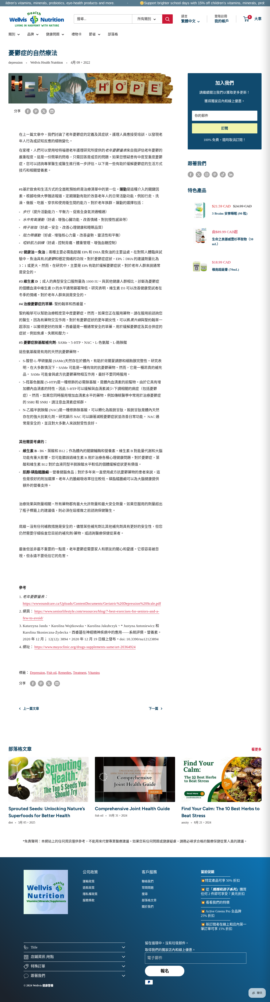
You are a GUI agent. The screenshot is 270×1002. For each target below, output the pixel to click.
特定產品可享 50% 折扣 (222, 880)
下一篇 (153, 708)
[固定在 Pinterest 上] (36, 111)
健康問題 (52, 34)
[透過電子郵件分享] (52, 111)
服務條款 (88, 900)
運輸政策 (88, 881)
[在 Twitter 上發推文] (44, 111)
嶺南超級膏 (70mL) (225, 269)
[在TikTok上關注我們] (223, 174)
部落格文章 (149, 900)
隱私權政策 (90, 894)
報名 (165, 971)
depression (15, 62)
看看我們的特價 (218, 902)
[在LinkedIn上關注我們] (231, 174)
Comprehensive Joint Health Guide (132, 808)
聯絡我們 (148, 881)
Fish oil (52, 672)
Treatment (79, 672)
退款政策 (88, 887)
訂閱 (224, 128)
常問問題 (148, 887)
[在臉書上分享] (28, 111)
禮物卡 (77, 34)
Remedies (64, 672)
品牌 (30, 34)
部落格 (113, 34)
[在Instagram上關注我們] (207, 174)
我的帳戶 (222, 21)
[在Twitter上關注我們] (199, 174)
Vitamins (94, 672)
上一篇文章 (31, 708)
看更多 (256, 749)
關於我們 (148, 906)
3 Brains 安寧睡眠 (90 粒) (229, 213)
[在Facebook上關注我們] (191, 174)
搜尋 (145, 894)
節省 (92, 34)
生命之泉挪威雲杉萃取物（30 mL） (232, 242)
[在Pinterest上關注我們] (215, 174)
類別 (11, 34)
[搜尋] (167, 19)
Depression (37, 672)
